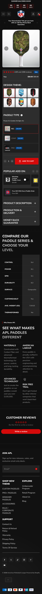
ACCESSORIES (8, 504)
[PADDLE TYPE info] (21, 115)
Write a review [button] (21, 431)
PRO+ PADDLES (9, 493)
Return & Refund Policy (9, 529)
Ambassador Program (27, 487)
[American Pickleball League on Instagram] (24, 560)
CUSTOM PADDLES (10, 489)
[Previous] (6, 48)
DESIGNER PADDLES (7, 498)
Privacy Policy (8, 539)
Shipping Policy (8, 543)
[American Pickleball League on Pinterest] (30, 560)
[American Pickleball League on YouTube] (4, 565)
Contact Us (7, 524)
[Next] (36, 48)
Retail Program (28, 492)
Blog (24, 501)
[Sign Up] (36, 469)
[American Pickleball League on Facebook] (4, 560)
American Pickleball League (16, 573)
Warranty (6, 535)
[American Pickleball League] (21, 14)
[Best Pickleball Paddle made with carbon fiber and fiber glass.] (21, 48)
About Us (26, 497)
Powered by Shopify (33, 573)
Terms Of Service (9, 547)
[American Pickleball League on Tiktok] (17, 560)
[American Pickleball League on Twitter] (11, 560)
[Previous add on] (33, 171)
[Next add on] (37, 171)
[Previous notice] (5, 22)
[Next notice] (37, 22)
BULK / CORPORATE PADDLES (8, 510)
